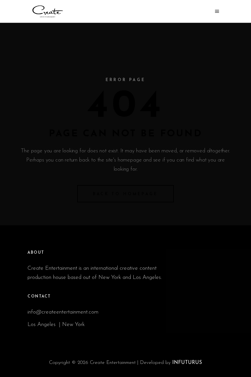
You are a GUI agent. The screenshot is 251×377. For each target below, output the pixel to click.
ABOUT (35, 253)
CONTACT (39, 297)
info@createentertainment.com (63, 312)
